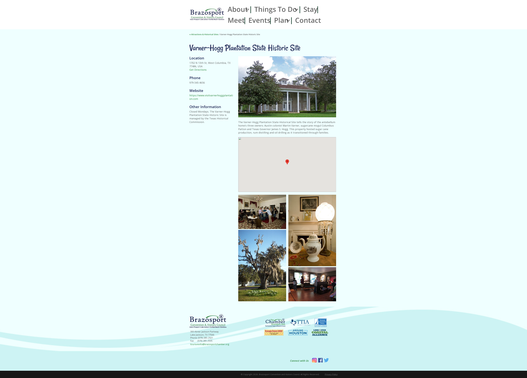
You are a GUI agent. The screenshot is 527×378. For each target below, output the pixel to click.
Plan (281, 20)
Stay (310, 9)
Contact (308, 20)
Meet (236, 20)
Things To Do (275, 9)
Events (259, 20)
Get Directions (198, 69)
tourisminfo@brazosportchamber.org (209, 344)
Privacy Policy (331, 374)
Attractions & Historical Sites (204, 34)
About (238, 9)
